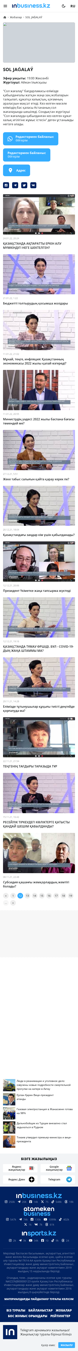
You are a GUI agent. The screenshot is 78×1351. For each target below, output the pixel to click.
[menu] (5, 6)
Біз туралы (15, 1316)
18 (63, 895)
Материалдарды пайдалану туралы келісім (39, 1305)
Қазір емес (48, 1345)
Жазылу (67, 1345)
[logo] (34, 6)
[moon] (63, 6)
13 (27, 895)
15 (41, 895)
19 (70, 895)
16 (49, 895)
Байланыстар (40, 1316)
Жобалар (64, 1316)
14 (34, 895)
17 (56, 895)
